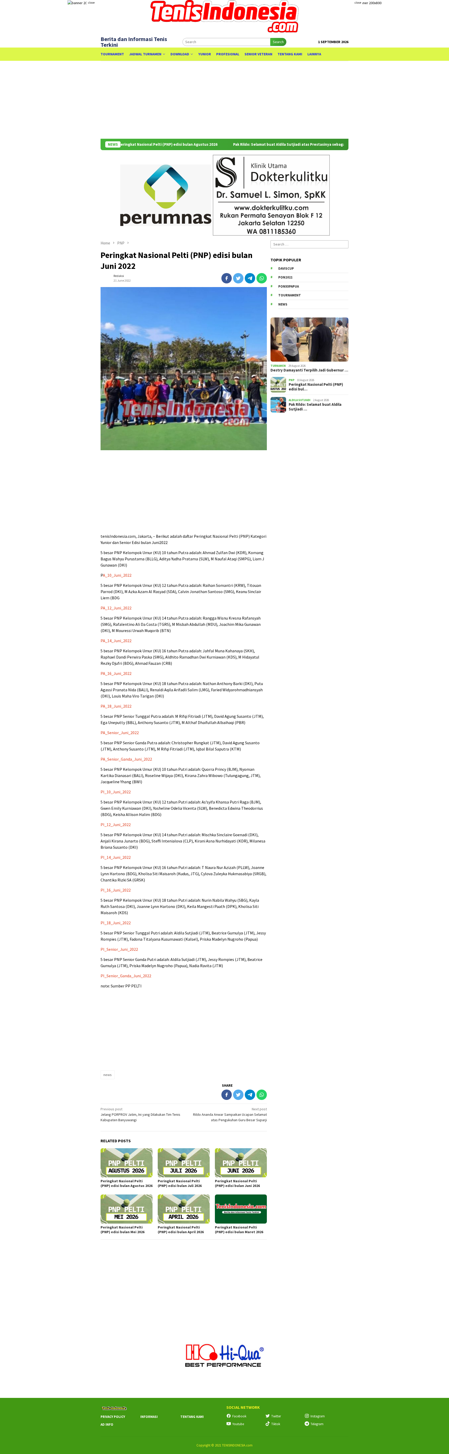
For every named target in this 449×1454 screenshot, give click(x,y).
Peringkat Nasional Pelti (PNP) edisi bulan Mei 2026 (122, 1229)
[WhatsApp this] (261, 278)
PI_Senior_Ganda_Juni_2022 (126, 975)
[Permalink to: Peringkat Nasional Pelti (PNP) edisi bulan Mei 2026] (127, 1209)
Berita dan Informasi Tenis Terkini (134, 41)
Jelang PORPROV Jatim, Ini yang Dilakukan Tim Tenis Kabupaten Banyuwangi (140, 1114)
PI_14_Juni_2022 (116, 857)
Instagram (318, 1416)
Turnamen (278, 365)
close (91, 2)
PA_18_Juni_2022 (116, 706)
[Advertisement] (224, 99)
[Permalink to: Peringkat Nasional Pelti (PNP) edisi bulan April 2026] (184, 1209)
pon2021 (285, 277)
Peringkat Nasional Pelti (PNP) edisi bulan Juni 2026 (237, 1183)
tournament (289, 295)
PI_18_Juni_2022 (116, 922)
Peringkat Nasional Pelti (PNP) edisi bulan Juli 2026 (180, 1183)
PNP (291, 380)
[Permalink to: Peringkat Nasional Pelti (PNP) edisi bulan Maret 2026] (241, 1209)
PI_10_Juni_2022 (116, 791)
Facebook (239, 1416)
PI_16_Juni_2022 (116, 890)
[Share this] (226, 278)
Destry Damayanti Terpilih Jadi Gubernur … (309, 370)
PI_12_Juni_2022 (116, 824)
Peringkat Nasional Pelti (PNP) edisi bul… (316, 386)
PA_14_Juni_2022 (116, 640)
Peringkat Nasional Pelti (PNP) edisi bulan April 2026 (181, 1229)
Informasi (149, 1417)
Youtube (238, 1424)
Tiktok (275, 1424)
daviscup (286, 268)
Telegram (317, 1424)
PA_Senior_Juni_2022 (120, 732)
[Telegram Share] (250, 278)
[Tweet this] (238, 278)
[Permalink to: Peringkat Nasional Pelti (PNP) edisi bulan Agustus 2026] (127, 1162)
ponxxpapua (288, 286)
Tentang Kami (192, 1417)
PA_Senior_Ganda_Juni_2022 (126, 759)
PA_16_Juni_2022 (116, 673)
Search (278, 41)
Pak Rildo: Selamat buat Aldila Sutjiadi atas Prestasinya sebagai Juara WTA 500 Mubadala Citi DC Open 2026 (293, 144)
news (107, 1074)
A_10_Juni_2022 (117, 575)
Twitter (276, 1416)
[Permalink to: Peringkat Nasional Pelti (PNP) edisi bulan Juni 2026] (241, 1162)
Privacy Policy (113, 1417)
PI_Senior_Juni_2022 (119, 949)
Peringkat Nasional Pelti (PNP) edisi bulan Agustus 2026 (132, 144)
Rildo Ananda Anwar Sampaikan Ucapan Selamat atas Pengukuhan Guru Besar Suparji (230, 1114)
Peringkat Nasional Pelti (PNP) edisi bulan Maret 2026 (239, 1229)
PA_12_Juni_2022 (116, 607)
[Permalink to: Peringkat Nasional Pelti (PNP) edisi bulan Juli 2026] (184, 1162)
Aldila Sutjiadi (300, 400)
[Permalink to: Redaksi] (106, 277)
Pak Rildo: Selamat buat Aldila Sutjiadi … (315, 406)
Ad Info (107, 1424)
